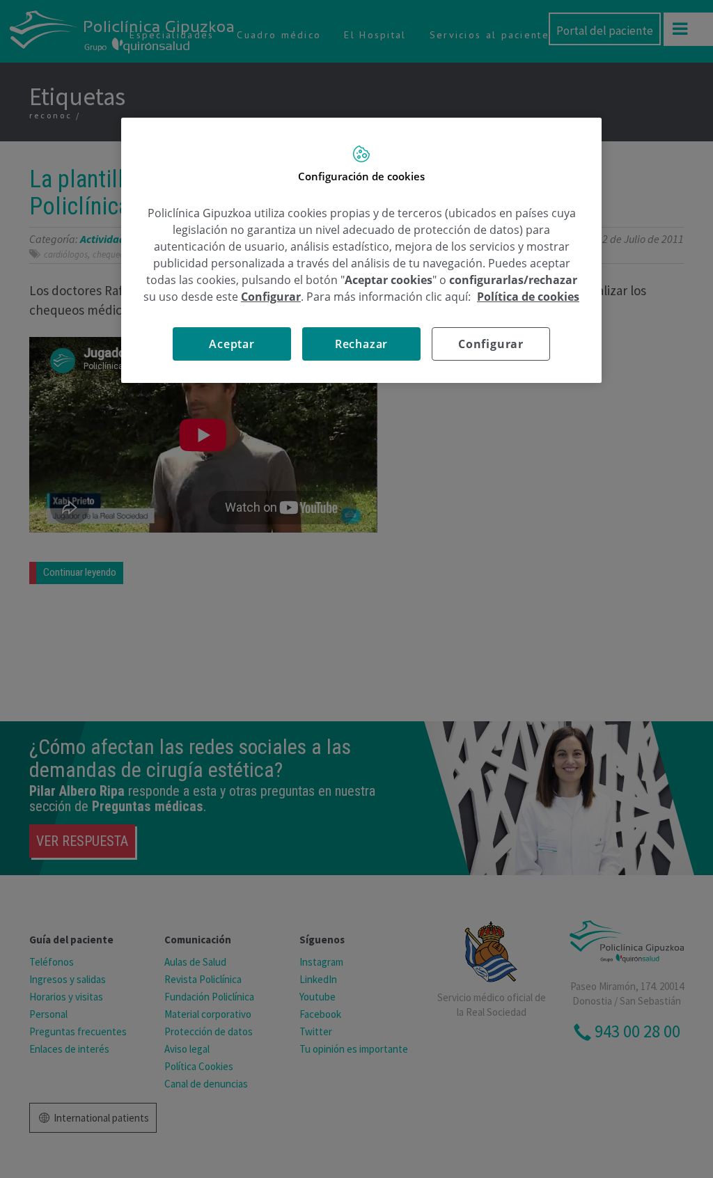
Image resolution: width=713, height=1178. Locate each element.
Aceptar (232, 344)
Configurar (491, 344)
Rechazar (361, 344)
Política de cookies (528, 296)
